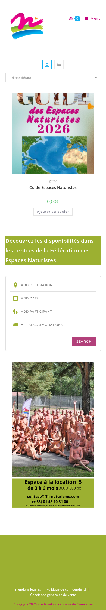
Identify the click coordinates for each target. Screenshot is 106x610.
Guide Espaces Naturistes (53, 187)
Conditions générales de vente (53, 594)
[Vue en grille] (47, 64)
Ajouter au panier (53, 211)
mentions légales (28, 589)
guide (53, 180)
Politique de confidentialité (66, 589)
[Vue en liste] (59, 64)
